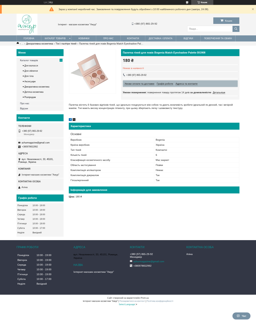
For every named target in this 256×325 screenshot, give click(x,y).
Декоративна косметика (39, 43)
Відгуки (188, 38)
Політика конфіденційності (160, 301)
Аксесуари (30, 81)
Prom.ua (145, 298)
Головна (29, 38)
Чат (244, 316)
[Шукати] (235, 29)
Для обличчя (31, 71)
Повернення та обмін (218, 38)
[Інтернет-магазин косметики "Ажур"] (27, 33)
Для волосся (31, 65)
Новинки (83, 38)
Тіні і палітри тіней (66, 43)
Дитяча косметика (33, 92)
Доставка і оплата (160, 38)
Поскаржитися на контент (132, 301)
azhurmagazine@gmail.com (36, 142)
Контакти (133, 38)
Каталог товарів (55, 38)
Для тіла (28, 76)
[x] (74, 120)
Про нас (108, 38)
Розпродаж (30, 97)
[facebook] (70, 120)
